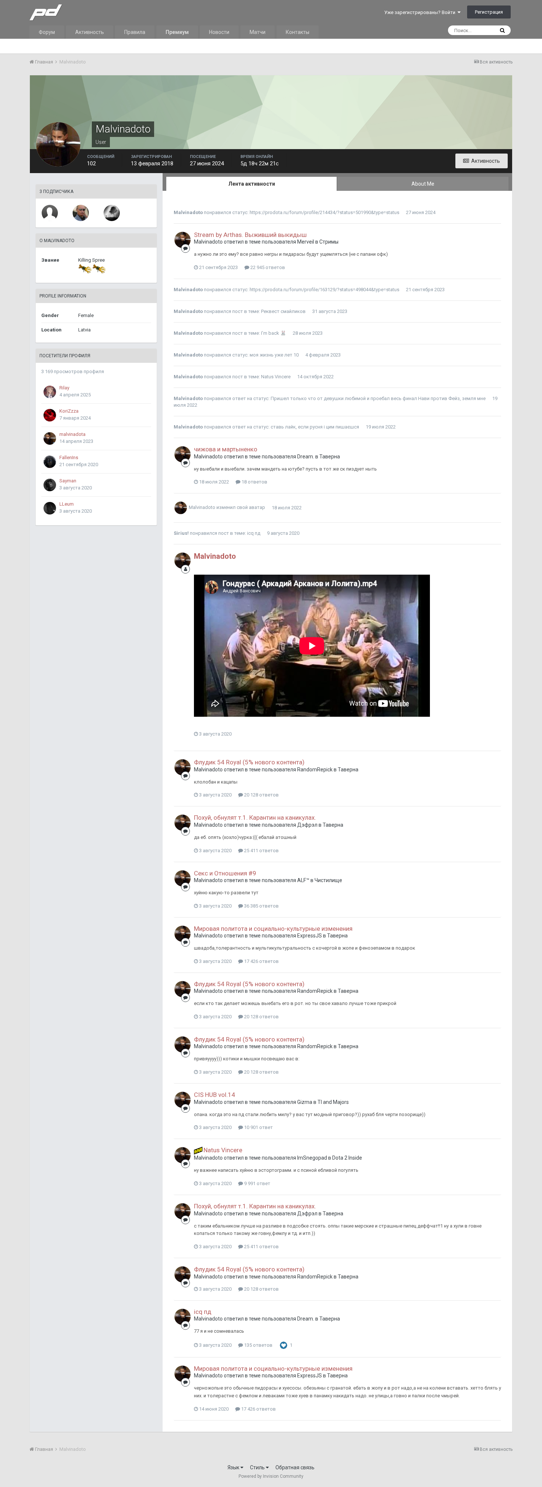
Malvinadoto (188, 212)
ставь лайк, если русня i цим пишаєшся (315, 427)
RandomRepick (315, 769)
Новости (219, 32)
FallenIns (68, 457)
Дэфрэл (307, 825)
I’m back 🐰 (273, 333)
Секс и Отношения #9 (225, 873)
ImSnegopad (312, 1158)
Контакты (297, 32)
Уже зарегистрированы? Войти (421, 12)
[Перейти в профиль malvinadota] (50, 438)
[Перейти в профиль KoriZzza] (50, 415)
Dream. (305, 456)
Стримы (328, 242)
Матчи (257, 32)
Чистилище (328, 880)
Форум (47, 32)
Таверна (329, 456)
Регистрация (489, 12)
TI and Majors (333, 1102)
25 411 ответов (261, 850)
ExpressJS (309, 936)
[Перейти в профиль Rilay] (50, 392)
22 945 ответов (267, 267)
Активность (89, 32)
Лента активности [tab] (251, 184)
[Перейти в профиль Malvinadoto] (182, 240)
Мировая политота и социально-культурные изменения (273, 928)
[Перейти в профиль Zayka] (50, 213)
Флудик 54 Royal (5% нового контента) (249, 762)
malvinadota (72, 434)
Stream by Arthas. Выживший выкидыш (250, 234)
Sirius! (181, 533)
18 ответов (253, 482)
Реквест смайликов (283, 311)
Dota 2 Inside (347, 1158)
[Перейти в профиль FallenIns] (50, 461)
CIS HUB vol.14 (214, 1094)
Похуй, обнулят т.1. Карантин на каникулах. (255, 817)
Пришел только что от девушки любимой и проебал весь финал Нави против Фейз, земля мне (378, 398)
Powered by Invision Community (271, 1476)
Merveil (305, 242)
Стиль (258, 1467)
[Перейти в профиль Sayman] (50, 485)
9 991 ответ (256, 1183)
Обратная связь (295, 1467)
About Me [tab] (422, 184)
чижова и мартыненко (225, 449)
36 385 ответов (261, 906)
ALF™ (303, 880)
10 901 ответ (258, 1127)
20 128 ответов (261, 795)
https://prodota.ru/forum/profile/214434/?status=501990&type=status (324, 212)
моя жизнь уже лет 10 (274, 355)
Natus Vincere (276, 376)
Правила (134, 32)
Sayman (67, 480)
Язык (233, 1467)
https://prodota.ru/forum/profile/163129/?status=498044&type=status (324, 289)
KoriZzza (69, 411)
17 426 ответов (261, 961)
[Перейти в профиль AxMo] (81, 213)
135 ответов (257, 1345)
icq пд (253, 533)
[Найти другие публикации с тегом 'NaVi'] (198, 1150)
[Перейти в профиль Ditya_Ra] (112, 213)
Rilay (64, 387)
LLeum (66, 504)
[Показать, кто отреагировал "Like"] (283, 1344)
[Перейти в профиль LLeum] (50, 508)
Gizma (304, 1102)
